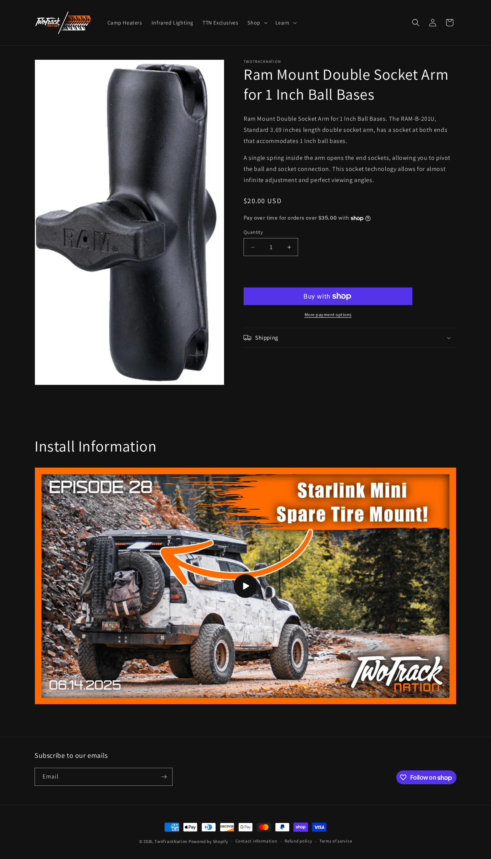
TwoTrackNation (171, 841)
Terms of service (336, 841)
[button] (256, 23)
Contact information (256, 841)
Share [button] (258, 361)
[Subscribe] (163, 777)
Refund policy (298, 841)
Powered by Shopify (208, 841)
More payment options (328, 314)
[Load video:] (245, 586)
